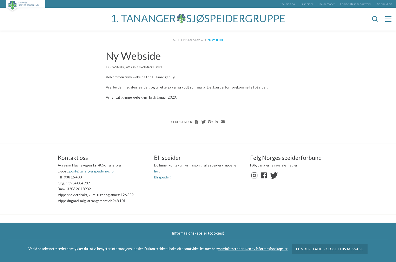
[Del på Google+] (209, 122)
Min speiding (384, 3)
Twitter (273, 175)
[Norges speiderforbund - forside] (25, 6)
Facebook (263, 175)
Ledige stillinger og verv (355, 3)
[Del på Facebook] (196, 122)
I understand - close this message (330, 249)
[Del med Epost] (222, 122)
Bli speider (306, 3)
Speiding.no (287, 3)
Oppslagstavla (192, 40)
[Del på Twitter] (203, 122)
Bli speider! (162, 177)
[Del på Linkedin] (216, 122)
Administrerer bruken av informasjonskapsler (253, 249)
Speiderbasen (327, 3)
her (156, 171)
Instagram (254, 175)
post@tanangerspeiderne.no (91, 171)
